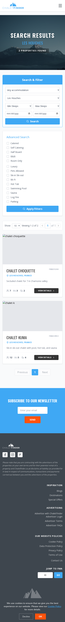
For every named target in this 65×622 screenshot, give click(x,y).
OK (40, 616)
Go (58, 575)
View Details (44, 290)
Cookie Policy (55, 541)
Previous (22, 372)
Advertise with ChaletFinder (48, 513)
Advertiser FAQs (54, 525)
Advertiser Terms (53, 520)
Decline (26, 616)
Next (45, 372)
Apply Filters (34, 209)
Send (32, 419)
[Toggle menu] (60, 5)
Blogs (59, 490)
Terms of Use (55, 554)
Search (34, 121)
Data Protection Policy (50, 546)
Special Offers (55, 499)
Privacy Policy (55, 550)
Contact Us (56, 560)
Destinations (56, 495)
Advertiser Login (54, 516)
